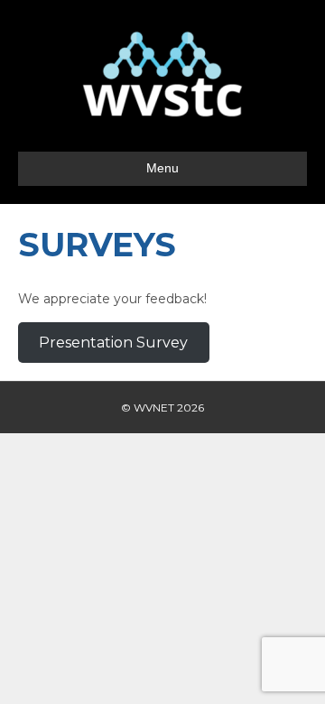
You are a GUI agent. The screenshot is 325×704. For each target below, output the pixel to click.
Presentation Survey (113, 342)
